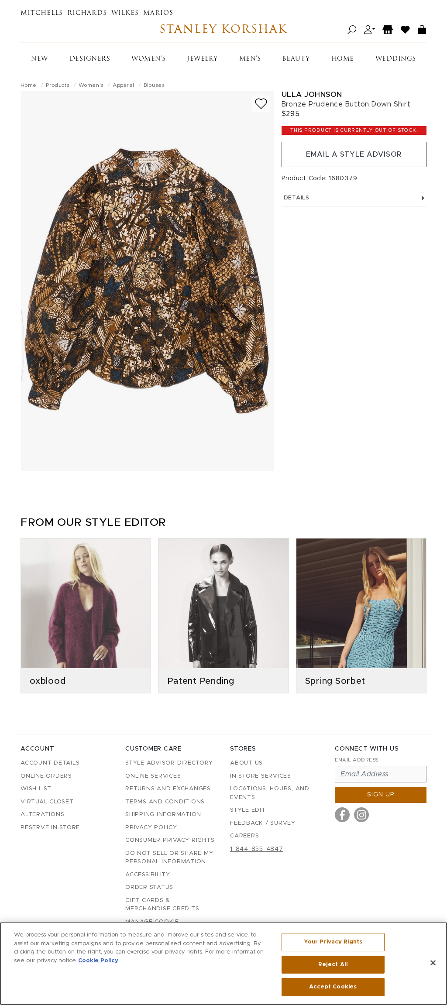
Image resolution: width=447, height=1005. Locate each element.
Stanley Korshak (223, 29)
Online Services (153, 776)
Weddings (395, 59)
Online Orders (46, 776)
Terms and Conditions (165, 802)
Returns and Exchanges (168, 789)
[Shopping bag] (422, 30)
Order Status (149, 887)
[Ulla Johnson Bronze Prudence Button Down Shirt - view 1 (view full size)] (147, 281)
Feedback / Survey (263, 823)
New (39, 59)
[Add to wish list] (261, 104)
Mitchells (42, 13)
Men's (250, 59)
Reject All (333, 964)
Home (342, 59)
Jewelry (202, 59)
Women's (148, 59)
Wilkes (125, 13)
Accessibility (147, 875)
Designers (89, 59)
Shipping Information (163, 814)
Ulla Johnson (312, 94)
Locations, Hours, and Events (269, 793)
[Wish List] (405, 30)
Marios (158, 13)
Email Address (356, 760)
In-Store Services (260, 776)
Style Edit (248, 810)
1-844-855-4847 (256, 849)
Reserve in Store (50, 827)
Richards (87, 13)
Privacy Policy (151, 827)
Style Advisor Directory (169, 763)
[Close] (433, 963)
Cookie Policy (98, 961)
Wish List (36, 789)
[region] (223, 963)
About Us (246, 763)
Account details (50, 763)
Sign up (381, 795)
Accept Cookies (333, 987)
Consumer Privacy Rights (169, 840)
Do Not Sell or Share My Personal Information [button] (169, 858)
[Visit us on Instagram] (361, 814)
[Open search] (352, 30)
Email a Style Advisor (354, 154)
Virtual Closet (47, 802)
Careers (244, 836)
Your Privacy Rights (333, 942)
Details (296, 198)
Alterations (42, 814)
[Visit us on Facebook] (342, 814)
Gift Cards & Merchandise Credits (162, 905)
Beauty (296, 59)
